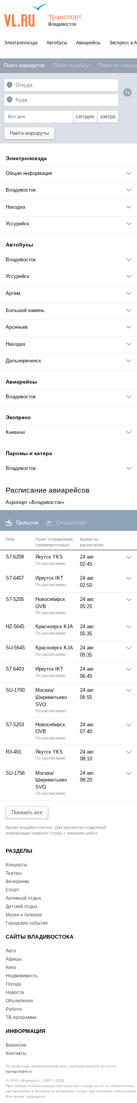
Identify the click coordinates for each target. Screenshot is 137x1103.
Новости (15, 992)
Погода (13, 984)
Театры (14, 873)
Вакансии (16, 1045)
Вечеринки (17, 881)
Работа (14, 1009)
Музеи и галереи (24, 914)
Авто (11, 950)
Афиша (14, 959)
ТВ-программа (21, 1017)
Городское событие (27, 923)
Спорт (12, 889)
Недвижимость (22, 975)
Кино (11, 967)
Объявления (19, 1000)
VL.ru (26, 15)
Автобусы (56, 42)
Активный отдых (23, 898)
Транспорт (64, 17)
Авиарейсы (88, 42)
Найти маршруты (29, 133)
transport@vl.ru (19, 1071)
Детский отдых (22, 906)
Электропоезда (21, 42)
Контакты (16, 1053)
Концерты (16, 864)
